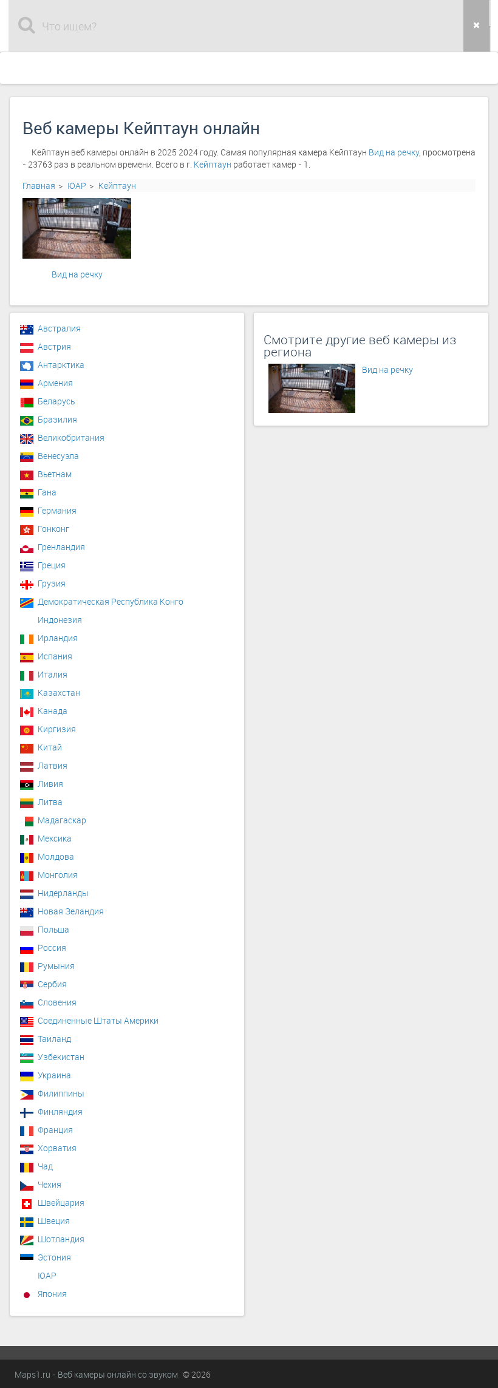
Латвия (52, 765)
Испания (55, 656)
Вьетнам (55, 474)
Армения (55, 383)
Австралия (59, 328)
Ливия (50, 783)
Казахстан (59, 692)
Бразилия (57, 419)
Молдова (56, 856)
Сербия (52, 984)
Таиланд (54, 1038)
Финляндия (60, 1111)
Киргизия (57, 729)
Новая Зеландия (71, 911)
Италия (52, 674)
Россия (52, 947)
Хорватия (57, 1148)
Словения (57, 1002)
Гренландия (61, 547)
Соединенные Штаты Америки (98, 1020)
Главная (38, 185)
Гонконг (53, 528)
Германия (57, 510)
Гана (47, 492)
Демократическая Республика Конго (110, 601)
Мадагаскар (62, 820)
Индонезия (60, 619)
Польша (53, 929)
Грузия (52, 583)
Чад (45, 1166)
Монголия (58, 874)
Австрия (54, 346)
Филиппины (61, 1093)
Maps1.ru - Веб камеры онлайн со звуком (96, 1374)
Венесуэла (58, 455)
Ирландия (58, 638)
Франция (55, 1129)
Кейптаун (212, 164)
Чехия (49, 1184)
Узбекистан (61, 1057)
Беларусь (56, 401)
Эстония (54, 1257)
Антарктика (61, 364)
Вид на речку (394, 152)
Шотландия (61, 1239)
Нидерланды (63, 893)
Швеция (54, 1220)
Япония (52, 1293)
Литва (50, 802)
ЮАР (76, 185)
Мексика (55, 838)
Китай (50, 747)
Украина (54, 1075)
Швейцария (61, 1202)
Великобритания (71, 437)
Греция (52, 565)
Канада (52, 710)
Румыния (56, 965)
